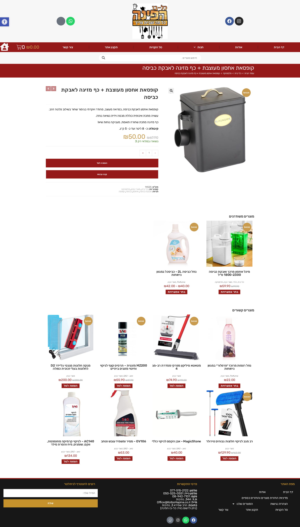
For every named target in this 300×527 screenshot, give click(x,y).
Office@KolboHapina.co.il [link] (173, 502)
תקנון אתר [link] (111, 47)
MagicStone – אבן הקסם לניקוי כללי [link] (176, 441)
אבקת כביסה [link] (146, 191)
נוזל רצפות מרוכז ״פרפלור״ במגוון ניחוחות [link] (229, 367)
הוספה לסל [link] (177, 385)
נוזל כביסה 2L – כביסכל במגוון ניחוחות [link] (176, 273)
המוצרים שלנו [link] (245, 503)
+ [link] (143, 153)
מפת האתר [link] (288, 484)
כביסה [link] (129, 191)
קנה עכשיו (102, 174)
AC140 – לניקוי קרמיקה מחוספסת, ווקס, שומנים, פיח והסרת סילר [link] (70, 443)
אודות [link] (238, 47)
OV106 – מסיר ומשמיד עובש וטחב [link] (123, 441)
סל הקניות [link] (155, 47)
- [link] (155, 153)
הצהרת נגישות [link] (279, 503)
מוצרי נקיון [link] (135, 189)
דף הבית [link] (279, 47)
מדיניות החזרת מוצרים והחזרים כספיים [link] (265, 498)
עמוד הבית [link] (249, 73)
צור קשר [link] (67, 47)
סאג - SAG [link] (128, 376)
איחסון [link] (136, 191)
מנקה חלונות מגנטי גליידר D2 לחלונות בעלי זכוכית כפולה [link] (70, 367)
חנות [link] (200, 47)
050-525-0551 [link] (173, 493)
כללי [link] (235, 282)
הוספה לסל (102, 163)
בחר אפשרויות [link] (229, 292)
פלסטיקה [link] (227, 73)
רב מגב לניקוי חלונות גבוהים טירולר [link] (229, 441)
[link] (4, 21)
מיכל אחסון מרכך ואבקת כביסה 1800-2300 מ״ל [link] (229, 273)
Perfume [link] (181, 282)
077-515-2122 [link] (179, 490)
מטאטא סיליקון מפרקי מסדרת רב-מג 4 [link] (176, 367)
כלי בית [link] (238, 73)
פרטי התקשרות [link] (187, 484)
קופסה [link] (122, 191)
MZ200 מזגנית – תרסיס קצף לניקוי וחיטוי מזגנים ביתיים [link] (123, 367)
